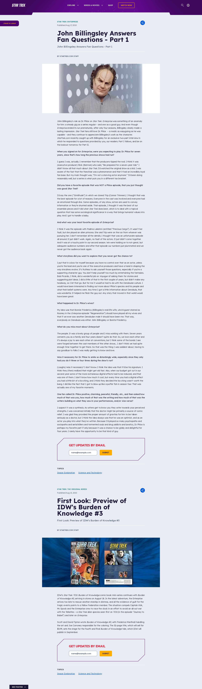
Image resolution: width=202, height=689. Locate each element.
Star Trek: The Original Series (72, 489)
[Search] (182, 5)
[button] (18, 5)
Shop (110, 5)
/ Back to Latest (9, 23)
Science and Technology (90, 472)
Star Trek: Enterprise (67, 22)
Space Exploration (66, 472)
